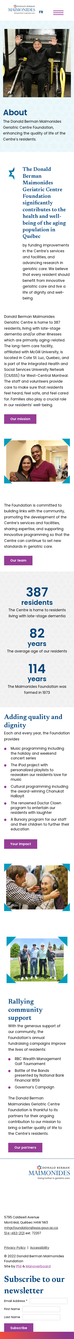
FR (41, 12)
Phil (19, 1266)
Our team (18, 560)
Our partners (25, 1147)
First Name (12, 1309)
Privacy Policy (15, 1247)
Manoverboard (38, 1266)
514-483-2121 (14, 1233)
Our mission (20, 419)
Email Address (15, 1301)
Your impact (20, 844)
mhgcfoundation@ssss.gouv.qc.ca (31, 1228)
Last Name (12, 1317)
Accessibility (39, 1247)
